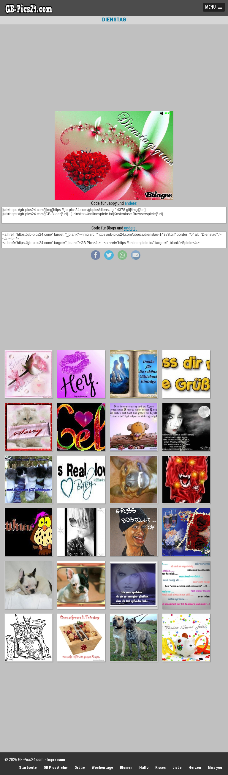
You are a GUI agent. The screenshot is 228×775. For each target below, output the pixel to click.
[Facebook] (95, 258)
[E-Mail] (135, 258)
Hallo (143, 767)
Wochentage (102, 767)
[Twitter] (109, 258)
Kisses (160, 767)
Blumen (126, 767)
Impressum (56, 759)
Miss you (215, 767)
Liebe (177, 767)
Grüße (80, 767)
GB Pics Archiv (56, 767)
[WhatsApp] (122, 258)
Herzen (195, 767)
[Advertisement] (114, 67)
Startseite (28, 767)
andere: (131, 203)
